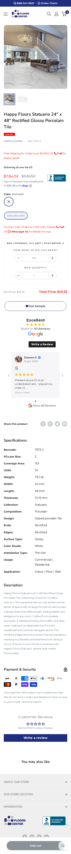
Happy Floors (13, 141)
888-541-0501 (25, 3)
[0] (64, 14)
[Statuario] (8, 201)
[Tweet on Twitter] (57, 424)
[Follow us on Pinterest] (39, 837)
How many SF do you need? (35, 250)
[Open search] (49, 14)
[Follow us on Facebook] (24, 837)
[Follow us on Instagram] (32, 837)
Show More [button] (22, 392)
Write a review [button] (35, 738)
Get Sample (36, 306)
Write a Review (42, 344)
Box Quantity (35, 267)
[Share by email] (64, 424)
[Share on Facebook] (43, 424)
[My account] (56, 14)
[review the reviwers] (16, 368)
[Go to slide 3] (35, 401)
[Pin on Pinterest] (50, 424)
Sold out (35, 845)
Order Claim (49, 3)
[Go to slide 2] (32, 401)
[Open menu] (6, 14)
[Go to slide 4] (38, 401)
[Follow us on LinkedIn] (46, 837)
